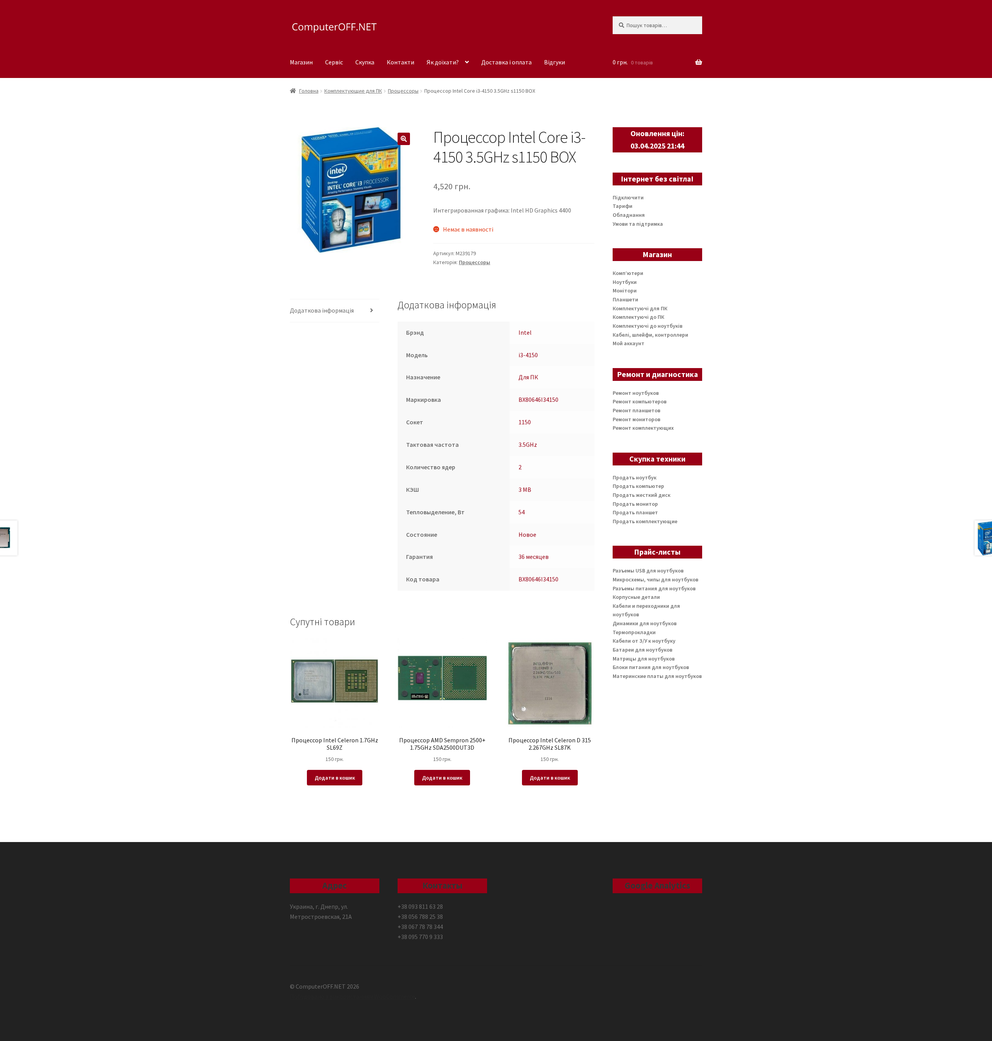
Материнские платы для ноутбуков (657, 676)
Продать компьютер (638, 485)
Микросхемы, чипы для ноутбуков (655, 579)
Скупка (364, 62)
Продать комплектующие (645, 521)
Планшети (625, 299)
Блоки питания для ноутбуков (651, 667)
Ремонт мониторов (636, 419)
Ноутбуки (625, 281)
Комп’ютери (628, 273)
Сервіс (334, 62)
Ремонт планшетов (636, 410)
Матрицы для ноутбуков (644, 658)
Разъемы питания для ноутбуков (654, 588)
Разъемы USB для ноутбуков (648, 570)
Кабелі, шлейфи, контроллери (650, 334)
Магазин (301, 62)
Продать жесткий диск (641, 494)
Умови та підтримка (638, 223)
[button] (404, 139)
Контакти (400, 62)
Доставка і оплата (506, 62)
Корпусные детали (636, 596)
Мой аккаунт (628, 343)
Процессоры (403, 90)
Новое (527, 534)
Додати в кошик (335, 777)
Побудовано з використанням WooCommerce (352, 996)
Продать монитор (635, 503)
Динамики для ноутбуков (645, 623)
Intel (525, 332)
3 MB (524, 489)
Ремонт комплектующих (643, 427)
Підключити (628, 197)
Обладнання (629, 214)
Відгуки (554, 62)
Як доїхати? (443, 62)
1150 (524, 422)
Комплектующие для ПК (353, 90)
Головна (309, 90)
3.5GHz (527, 444)
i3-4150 (528, 355)
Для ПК (528, 377)
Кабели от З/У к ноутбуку (644, 640)
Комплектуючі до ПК (638, 316)
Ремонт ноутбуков (636, 392)
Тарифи (622, 205)
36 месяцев (533, 556)
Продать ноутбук (634, 477)
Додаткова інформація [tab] (322, 310)
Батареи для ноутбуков (642, 649)
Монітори (625, 290)
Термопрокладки (634, 632)
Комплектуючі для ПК (640, 308)
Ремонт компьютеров (639, 401)
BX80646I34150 (538, 399)
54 (521, 512)
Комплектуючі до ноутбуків (647, 325)
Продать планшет (635, 512)
